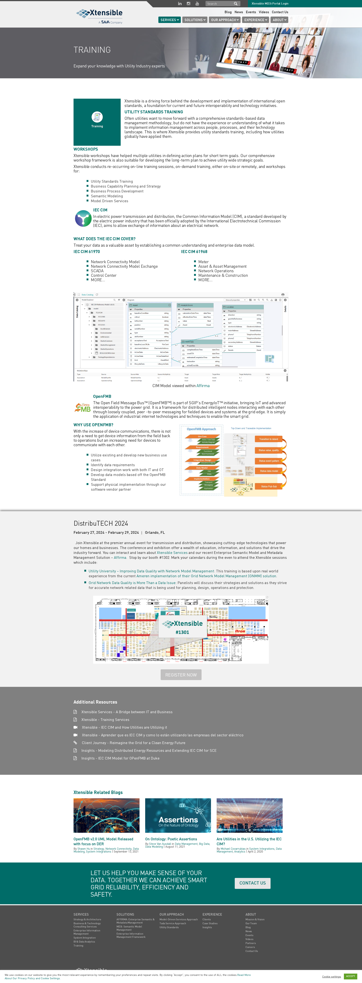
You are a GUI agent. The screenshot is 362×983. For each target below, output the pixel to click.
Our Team (251, 923)
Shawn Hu (83, 848)
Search (235, 3)
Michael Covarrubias (233, 848)
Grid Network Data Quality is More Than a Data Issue (132, 582)
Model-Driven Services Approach (179, 919)
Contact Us (280, 12)
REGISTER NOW (181, 674)
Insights (207, 927)
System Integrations (98, 851)
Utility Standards (169, 927)
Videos (264, 12)
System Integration (85, 938)
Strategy (99, 848)
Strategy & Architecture (87, 919)
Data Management (186, 843)
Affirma (203, 385)
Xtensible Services (172, 552)
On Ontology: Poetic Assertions (171, 839)
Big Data (204, 843)
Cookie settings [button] (331, 976)
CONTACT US (252, 883)
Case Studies (210, 923)
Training (78, 946)
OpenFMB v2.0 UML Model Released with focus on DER (103, 841)
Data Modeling (154, 846)
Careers (250, 947)
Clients (206, 919)
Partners (250, 943)
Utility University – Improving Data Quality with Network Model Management (151, 571)
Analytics (239, 851)
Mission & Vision (255, 919)
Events (251, 12)
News (239, 12)
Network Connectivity (118, 848)
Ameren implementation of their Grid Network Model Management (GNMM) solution (206, 575)
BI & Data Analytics (84, 942)
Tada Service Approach (173, 923)
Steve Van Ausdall (160, 843)
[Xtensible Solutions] (100, 16)
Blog (228, 12)
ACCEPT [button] (350, 976)
